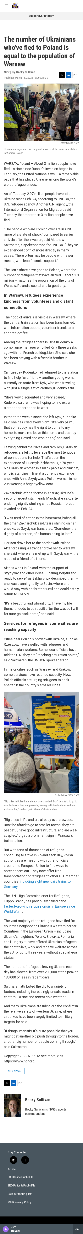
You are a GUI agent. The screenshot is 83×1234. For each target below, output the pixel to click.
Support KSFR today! (41, 15)
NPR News (14, 1071)
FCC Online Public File (20, 1177)
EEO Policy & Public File (21, 1185)
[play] (5, 1229)
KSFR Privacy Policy (19, 1202)
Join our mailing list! (20, 1194)
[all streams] (78, 1229)
